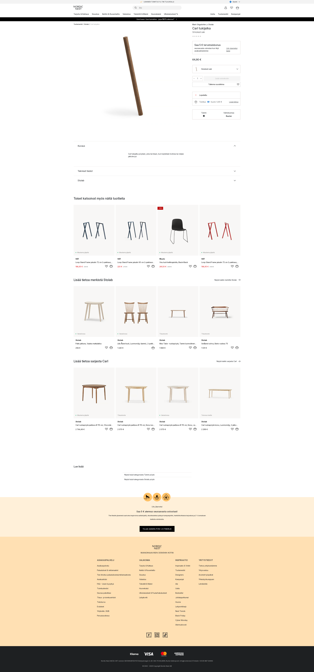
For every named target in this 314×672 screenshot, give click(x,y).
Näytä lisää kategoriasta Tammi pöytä (139, 475)
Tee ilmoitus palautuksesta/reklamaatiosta (114, 575)
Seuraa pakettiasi (104, 593)
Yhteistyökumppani (206, 579)
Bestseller (179, 593)
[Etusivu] (78, 8)
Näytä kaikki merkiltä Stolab (226, 280)
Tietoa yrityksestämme (208, 566)
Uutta (212, 14)
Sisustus (95, 14)
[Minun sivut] (226, 8)
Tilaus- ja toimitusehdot (106, 597)
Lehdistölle (203, 584)
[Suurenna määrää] (201, 78)
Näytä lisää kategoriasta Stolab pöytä (139, 479)
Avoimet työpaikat (206, 575)
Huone (178, 602)
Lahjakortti (143, 597)
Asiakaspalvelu (103, 566)
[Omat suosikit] (232, 8)
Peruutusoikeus (103, 615)
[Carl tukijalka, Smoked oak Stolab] (132, 76)
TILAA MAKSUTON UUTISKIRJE (157, 529)
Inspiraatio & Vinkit (182, 566)
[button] (196, 36)
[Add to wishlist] (106, 266)
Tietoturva (101, 602)
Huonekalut (156, 14)
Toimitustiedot (102, 588)
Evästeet (100, 606)
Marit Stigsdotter (199, 24)
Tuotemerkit (223, 14)
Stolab (86, 24)
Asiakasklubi (102, 579)
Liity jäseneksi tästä (231, 49)
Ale (176, 584)
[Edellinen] (81, 76)
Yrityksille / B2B (103, 611)
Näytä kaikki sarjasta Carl (227, 361)
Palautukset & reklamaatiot (107, 570)
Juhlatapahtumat (182, 597)
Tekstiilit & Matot (141, 14)
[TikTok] (165, 634)
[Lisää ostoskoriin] (111, 266)
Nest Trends (180, 611)
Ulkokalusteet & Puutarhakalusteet (153, 593)
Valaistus (127, 14)
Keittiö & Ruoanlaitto (111, 14)
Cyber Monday (181, 620)
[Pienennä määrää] (194, 78)
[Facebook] (149, 634)
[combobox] (234, 2)
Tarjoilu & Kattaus (81, 14)
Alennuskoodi (180, 625)
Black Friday (180, 615)
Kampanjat (235, 14)
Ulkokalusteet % (171, 14)
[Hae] (136, 8)
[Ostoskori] (237, 8)
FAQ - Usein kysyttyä (105, 584)
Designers (179, 575)
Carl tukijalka (94, 24)
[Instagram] (157, 634)
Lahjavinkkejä (180, 606)
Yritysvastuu (203, 570)
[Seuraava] (183, 76)
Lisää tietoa (233, 102)
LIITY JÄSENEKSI (152, 2)
